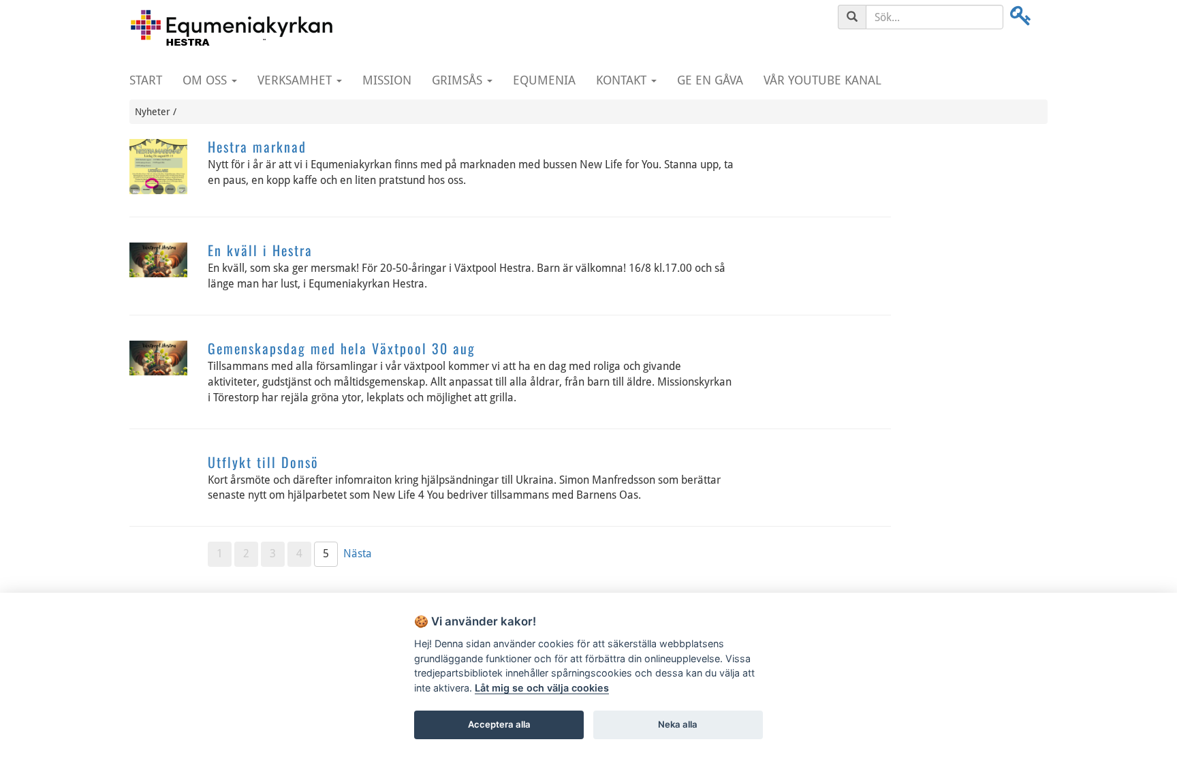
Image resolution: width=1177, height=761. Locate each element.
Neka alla (677, 724)
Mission (386, 80)
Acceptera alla (499, 724)
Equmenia (544, 80)
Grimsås (459, 80)
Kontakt (623, 80)
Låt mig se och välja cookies (542, 688)
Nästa (357, 553)
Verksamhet (296, 80)
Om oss (206, 80)
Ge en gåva (710, 80)
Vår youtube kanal (822, 80)
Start (145, 80)
